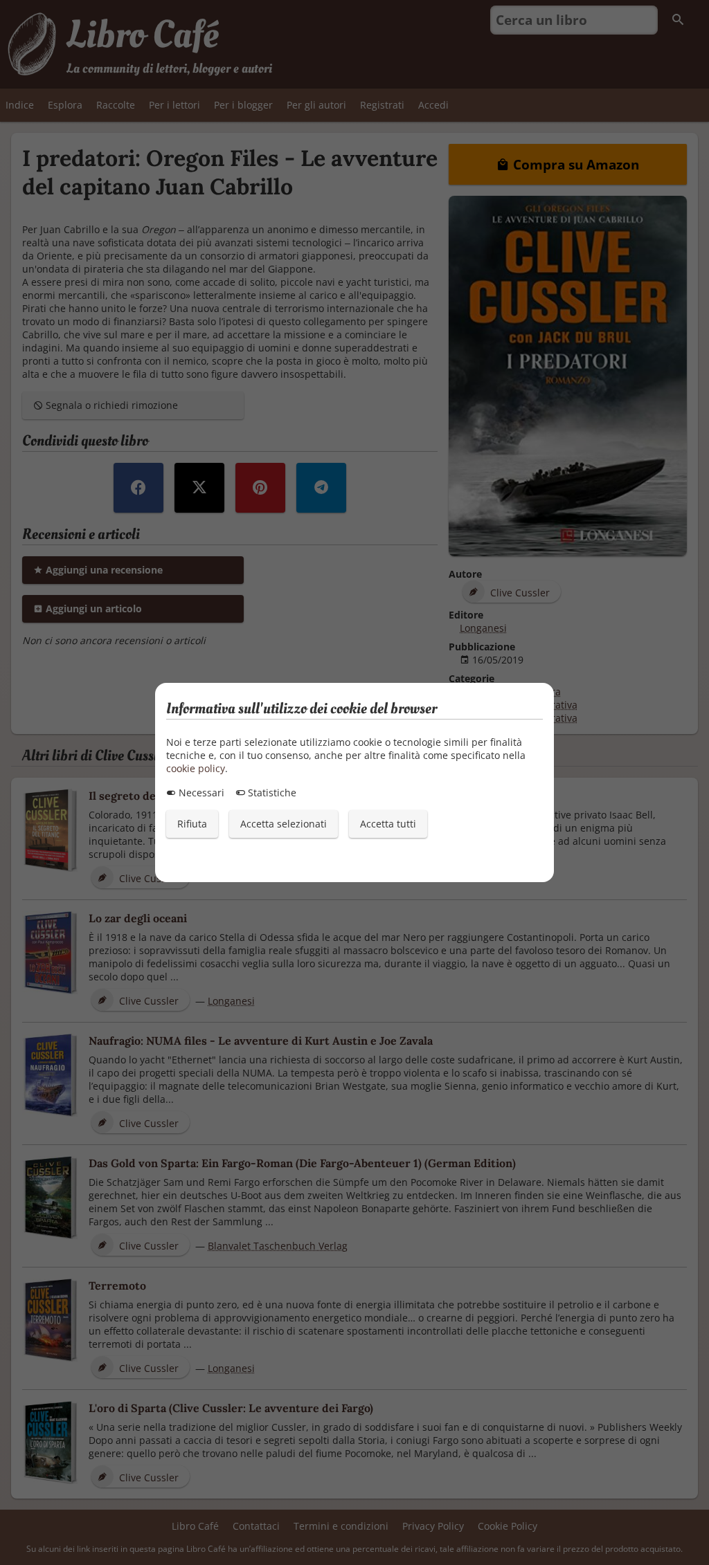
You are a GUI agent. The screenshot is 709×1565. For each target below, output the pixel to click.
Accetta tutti (388, 823)
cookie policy (195, 768)
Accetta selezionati (283, 823)
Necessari (200, 792)
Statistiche (270, 792)
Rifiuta (192, 823)
